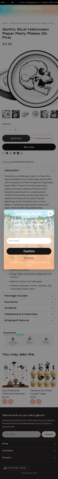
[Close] (50, 213)
